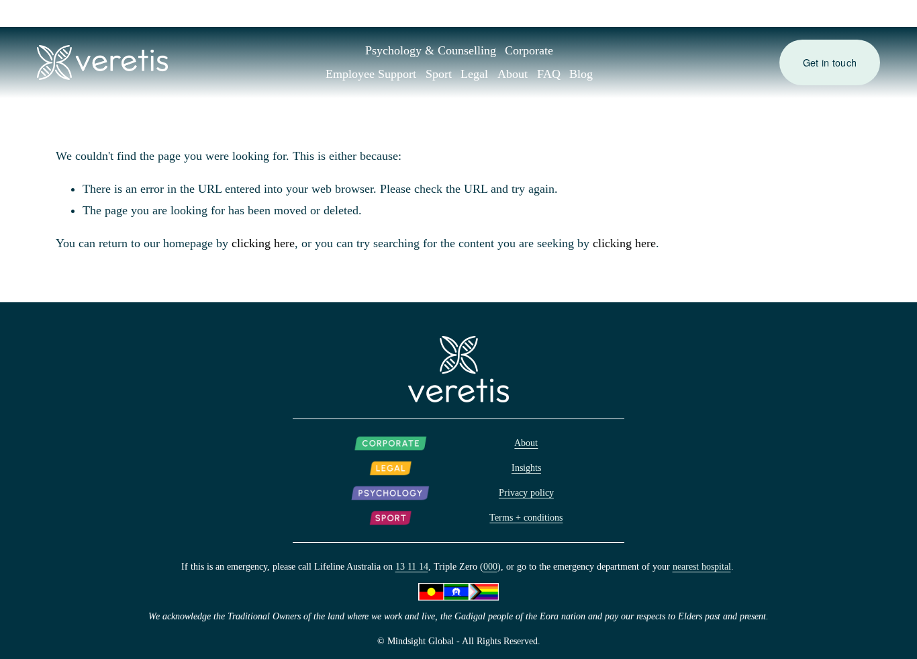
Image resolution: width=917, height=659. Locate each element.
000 (490, 566)
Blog (581, 74)
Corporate (529, 50)
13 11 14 (411, 566)
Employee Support (371, 74)
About (512, 74)
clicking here (263, 243)
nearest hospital (702, 566)
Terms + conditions (526, 517)
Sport (439, 74)
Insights (526, 467)
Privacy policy (526, 492)
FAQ (549, 74)
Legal (474, 74)
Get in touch (830, 62)
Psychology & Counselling (430, 50)
